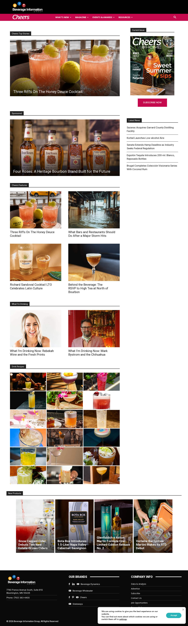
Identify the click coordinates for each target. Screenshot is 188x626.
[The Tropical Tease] (65, 400)
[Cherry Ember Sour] (101, 400)
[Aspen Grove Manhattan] (65, 438)
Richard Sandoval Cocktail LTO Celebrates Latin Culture (31, 286)
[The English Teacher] (28, 419)
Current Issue (138, 30)
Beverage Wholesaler (83, 590)
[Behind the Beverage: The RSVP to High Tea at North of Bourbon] (94, 262)
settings (123, 619)
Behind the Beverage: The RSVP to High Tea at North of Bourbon (88, 288)
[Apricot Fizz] (65, 419)
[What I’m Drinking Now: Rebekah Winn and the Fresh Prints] (68, 68)
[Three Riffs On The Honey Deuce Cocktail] (35, 209)
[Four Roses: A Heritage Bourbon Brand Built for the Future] (65, 147)
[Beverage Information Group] (37, 6)
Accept (174, 615)
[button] (174, 17)
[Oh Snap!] (28, 475)
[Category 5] (101, 382)
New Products (14, 493)
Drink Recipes (18, 366)
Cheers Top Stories (20, 33)
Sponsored (17, 113)
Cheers (83, 597)
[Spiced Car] (65, 475)
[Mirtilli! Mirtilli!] (65, 382)
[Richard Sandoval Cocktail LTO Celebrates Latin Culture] (35, 262)
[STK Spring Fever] (101, 456)
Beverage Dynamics (90, 584)
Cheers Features (19, 185)
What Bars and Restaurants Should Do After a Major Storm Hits (91, 234)
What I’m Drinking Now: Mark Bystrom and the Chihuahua (88, 352)
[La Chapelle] (28, 382)
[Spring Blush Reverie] (65, 456)
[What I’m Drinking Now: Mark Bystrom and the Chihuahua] (94, 328)
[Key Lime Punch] (28, 438)
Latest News (134, 120)
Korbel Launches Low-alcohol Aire (145, 137)
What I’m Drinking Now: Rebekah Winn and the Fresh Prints (32, 352)
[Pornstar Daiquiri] (101, 475)
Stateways (78, 604)
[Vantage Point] (28, 400)
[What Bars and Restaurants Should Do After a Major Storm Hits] (94, 209)
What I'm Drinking (20, 304)
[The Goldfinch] (28, 456)
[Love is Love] (101, 438)
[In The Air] (101, 419)
